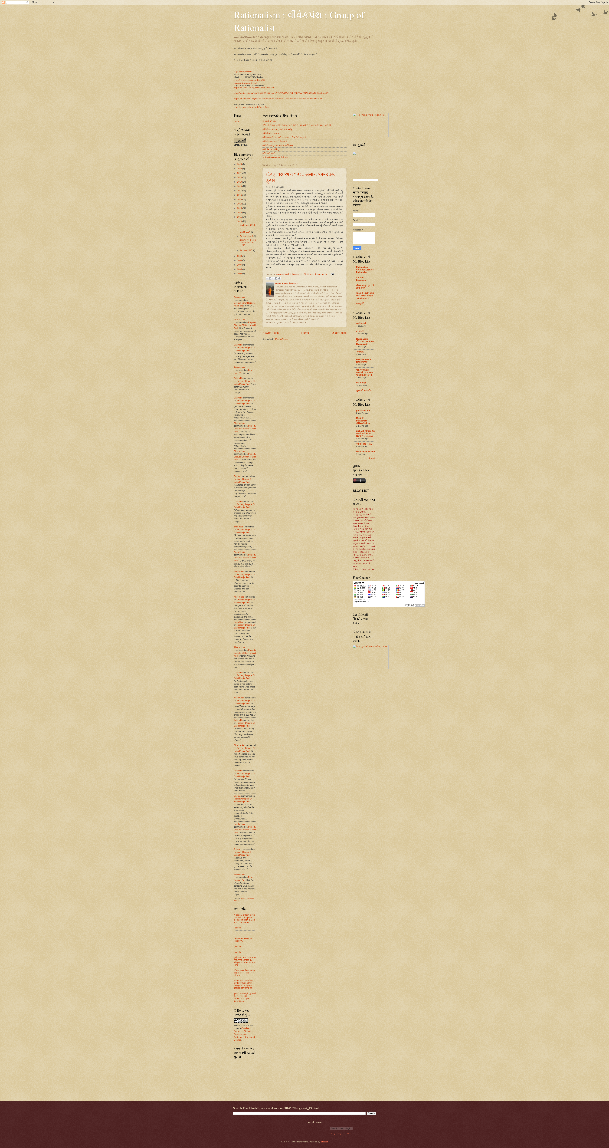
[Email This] (267, 278)
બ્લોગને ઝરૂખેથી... (364, 444)
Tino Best (238, 527)
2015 (239, 199)
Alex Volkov (239, 319)
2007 (239, 265)
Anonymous (239, 297)
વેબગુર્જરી (360, 303)
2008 (239, 260)
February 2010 (246, 236)
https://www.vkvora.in (243, 71)
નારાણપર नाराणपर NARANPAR (363, 360)
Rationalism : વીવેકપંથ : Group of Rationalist (365, 269)
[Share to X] (273, 278)
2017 (239, 190)
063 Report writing (270, 149)
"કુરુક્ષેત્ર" (360, 352)
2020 (239, 177)
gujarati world (363, 410)
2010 (239, 221)
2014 (239, 204)
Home (305, 332)
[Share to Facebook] (276, 278)
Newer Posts (270, 332)
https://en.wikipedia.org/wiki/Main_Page (251, 107)
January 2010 (246, 250)
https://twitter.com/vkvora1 (245, 83)
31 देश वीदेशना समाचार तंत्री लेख (275, 157)
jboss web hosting (347, 1134)
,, (234, 933)
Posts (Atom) (281, 339)
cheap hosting (336, 1134)
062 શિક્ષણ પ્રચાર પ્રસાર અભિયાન (277, 145)
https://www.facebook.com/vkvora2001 (249, 80)
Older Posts (339, 332)
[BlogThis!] (270, 278)
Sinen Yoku (239, 745)
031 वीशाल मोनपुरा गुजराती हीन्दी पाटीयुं (277, 129)
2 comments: (321, 274)
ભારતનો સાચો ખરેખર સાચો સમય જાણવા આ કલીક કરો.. (365, 295)
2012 (239, 212)
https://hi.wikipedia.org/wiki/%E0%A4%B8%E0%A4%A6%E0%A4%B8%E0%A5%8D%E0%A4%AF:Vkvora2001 (281, 92)
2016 (239, 195)
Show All (372, 458)
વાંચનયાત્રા (361, 383)
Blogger (324, 1142)
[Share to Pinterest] (279, 278)
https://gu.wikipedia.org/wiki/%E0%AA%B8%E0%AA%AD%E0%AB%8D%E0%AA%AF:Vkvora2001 (279, 99)
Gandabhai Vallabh (365, 451)
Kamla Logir (239, 824)
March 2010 (245, 232)
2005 (239, 273)
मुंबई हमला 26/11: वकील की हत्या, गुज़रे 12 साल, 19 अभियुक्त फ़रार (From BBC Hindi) (245, 961)
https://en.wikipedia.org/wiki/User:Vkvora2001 (254, 88)
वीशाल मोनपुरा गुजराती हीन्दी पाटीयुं (365, 286)
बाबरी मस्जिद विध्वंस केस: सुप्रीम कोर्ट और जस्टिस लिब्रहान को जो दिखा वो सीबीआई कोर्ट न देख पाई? (243, 984)
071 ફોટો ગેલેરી (268, 153)
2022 (239, 169)
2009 (239, 256)
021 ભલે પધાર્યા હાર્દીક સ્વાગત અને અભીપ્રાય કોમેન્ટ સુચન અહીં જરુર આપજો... (297, 125)
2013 (239, 208)
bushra (237, 476)
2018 (239, 186)
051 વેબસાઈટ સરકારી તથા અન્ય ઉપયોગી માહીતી (284, 137)
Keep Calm (239, 622)
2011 (239, 217)
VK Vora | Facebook (361, 278)
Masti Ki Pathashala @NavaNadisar (363, 420)
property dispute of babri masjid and (245, 325)
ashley (237, 849)
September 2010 (247, 225)
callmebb (238, 345)
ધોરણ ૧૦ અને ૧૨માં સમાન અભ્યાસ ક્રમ (247, 242)
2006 (239, 269)
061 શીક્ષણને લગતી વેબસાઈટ (275, 141)
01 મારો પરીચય (269, 121)
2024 (239, 164)
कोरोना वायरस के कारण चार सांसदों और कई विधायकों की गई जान (244, 973)
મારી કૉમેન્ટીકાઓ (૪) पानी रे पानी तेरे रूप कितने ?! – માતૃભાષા (365, 433)
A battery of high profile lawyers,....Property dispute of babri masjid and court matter (244, 918)
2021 (239, 173)
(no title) (237, 928)
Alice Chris (239, 571)
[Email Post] (332, 274)
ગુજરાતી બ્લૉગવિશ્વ (364, 390)
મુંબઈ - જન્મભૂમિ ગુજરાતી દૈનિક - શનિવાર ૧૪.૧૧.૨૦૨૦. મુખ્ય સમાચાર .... (245, 997)
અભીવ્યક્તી (361, 323)
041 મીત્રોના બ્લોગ (270, 133)
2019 (239, 182)
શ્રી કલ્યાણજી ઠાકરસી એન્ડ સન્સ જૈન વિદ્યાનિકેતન (364, 372)
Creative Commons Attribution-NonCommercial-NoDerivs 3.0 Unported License (244, 1034)
